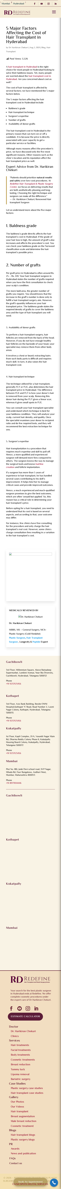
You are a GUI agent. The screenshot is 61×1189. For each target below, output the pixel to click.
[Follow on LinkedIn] (56, 4)
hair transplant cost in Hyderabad (28, 77)
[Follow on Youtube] (42, 4)
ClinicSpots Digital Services (30, 1184)
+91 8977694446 (13, 783)
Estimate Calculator (25, 1016)
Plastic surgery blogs (23, 1140)
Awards (15, 1149)
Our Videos (17, 1107)
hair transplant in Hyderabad (22, 67)
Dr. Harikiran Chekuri (23, 1031)
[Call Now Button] (54, 1183)
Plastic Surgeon (17, 638)
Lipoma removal (20, 1074)
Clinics (15, 1036)
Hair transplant (19, 1112)
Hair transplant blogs (23, 1135)
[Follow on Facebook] (35, 4)
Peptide (36, 642)
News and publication (23, 1154)
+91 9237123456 (13, 684)
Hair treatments (20, 1045)
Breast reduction (20, 1065)
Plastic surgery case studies (27, 1088)
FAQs (12, 1159)
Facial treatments (21, 1050)
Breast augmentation (23, 1116)
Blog (43, 47)
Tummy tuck (18, 1070)
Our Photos (17, 1102)
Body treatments (20, 1055)
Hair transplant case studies (27, 1093)
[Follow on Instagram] (49, 4)
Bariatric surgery (20, 1079)
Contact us (15, 1163)
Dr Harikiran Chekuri (18, 47)
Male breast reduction (23, 1121)
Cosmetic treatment (22, 1126)
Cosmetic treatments (23, 1060)
